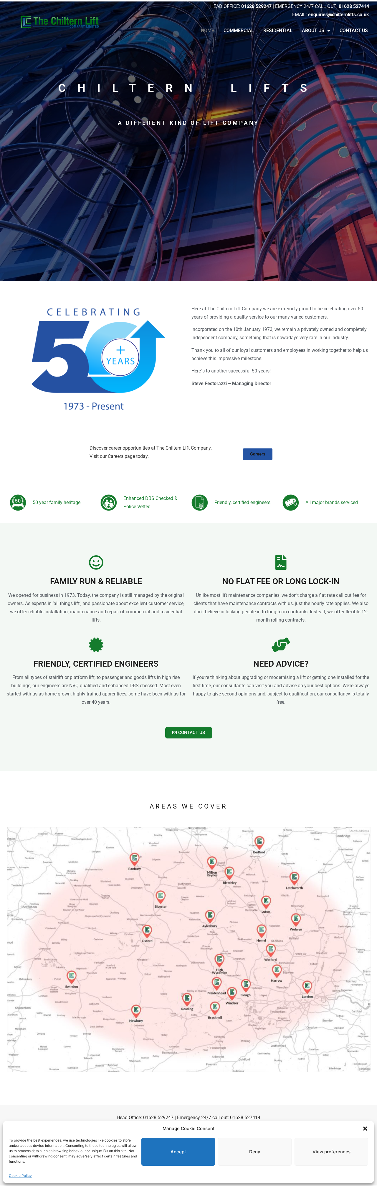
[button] (365, 1129)
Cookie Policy (20, 1175)
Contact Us (354, 30)
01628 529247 (158, 1117)
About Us (313, 30)
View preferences (331, 1151)
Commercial (239, 30)
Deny (254, 1151)
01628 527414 (245, 1117)
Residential (277, 30)
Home (207, 30)
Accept (178, 1151)
